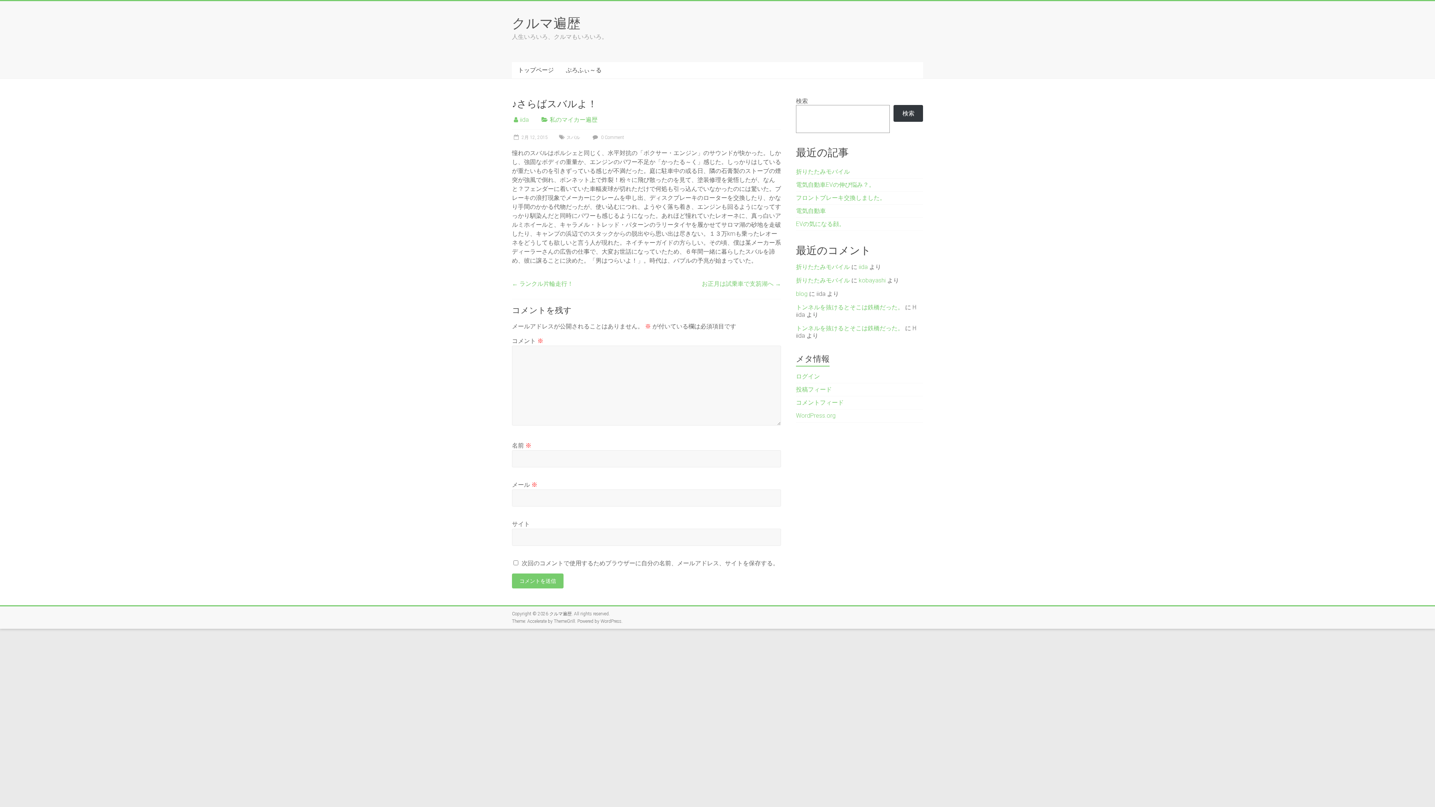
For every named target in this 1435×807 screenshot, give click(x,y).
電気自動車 (811, 210)
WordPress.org (816, 415)
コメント (527, 340)
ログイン (808, 376)
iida (524, 119)
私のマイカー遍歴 (574, 119)
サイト (521, 524)
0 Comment (612, 137)
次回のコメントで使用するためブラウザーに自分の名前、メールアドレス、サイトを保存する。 (650, 563)
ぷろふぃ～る (584, 70)
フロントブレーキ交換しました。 (841, 197)
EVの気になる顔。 (820, 224)
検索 (802, 101)
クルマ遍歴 (546, 23)
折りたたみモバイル (823, 171)
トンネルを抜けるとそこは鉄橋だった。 (850, 307)
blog (802, 293)
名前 (521, 445)
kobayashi (872, 280)
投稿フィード (814, 389)
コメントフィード (820, 402)
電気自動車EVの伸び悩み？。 (835, 184)
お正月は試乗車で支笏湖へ (741, 283)
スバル (573, 137)
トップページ (536, 70)
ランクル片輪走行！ (542, 283)
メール (524, 484)
